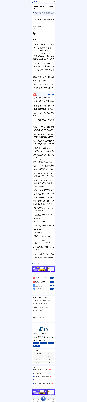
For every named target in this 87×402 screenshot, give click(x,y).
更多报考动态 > (36, 345)
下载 (53, 278)
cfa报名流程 (38, 353)
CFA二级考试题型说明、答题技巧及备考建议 (42, 383)
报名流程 (51, 343)
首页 (35, 263)
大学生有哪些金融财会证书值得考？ (39, 314)
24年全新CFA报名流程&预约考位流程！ (41, 369)
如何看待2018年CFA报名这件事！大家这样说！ (43, 258)
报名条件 (43, 343)
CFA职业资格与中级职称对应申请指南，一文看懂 (41, 300)
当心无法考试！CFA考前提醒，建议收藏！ (42, 376)
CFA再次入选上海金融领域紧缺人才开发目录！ (41, 317)
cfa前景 (49, 362)
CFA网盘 (37, 362)
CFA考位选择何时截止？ (38, 373)
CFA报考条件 (49, 359)
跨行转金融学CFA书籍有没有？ (38, 310)
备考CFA (49, 356)
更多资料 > (43, 292)
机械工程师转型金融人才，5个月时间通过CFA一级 (44, 257)
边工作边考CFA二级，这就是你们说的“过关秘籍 (43, 253)
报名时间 (36, 343)
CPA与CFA (38, 356)
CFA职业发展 (39, 263)
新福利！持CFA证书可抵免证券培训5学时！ (41, 307)
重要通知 (49, 353)
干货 (38, 359)
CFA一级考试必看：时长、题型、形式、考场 (42, 379)
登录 (50, 1)
